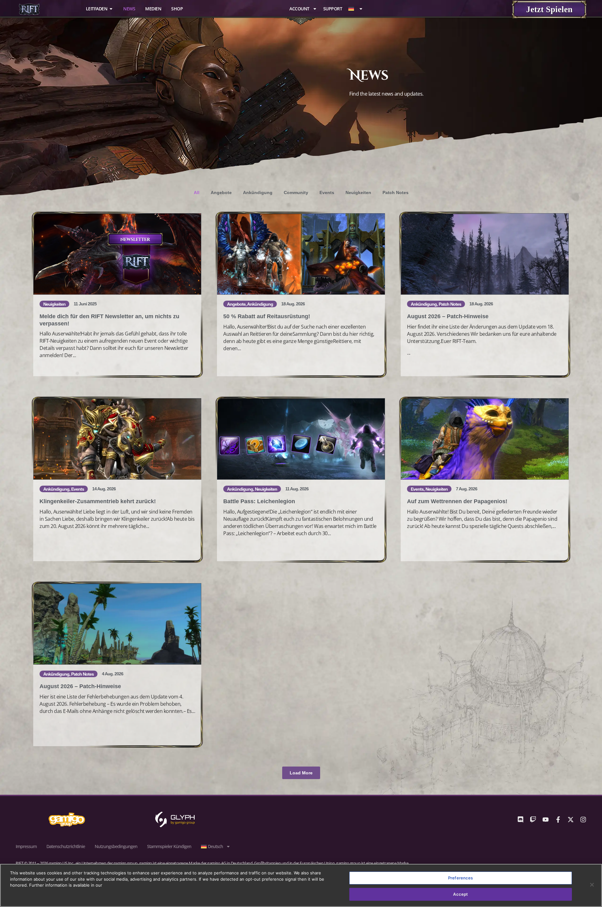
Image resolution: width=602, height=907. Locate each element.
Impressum (26, 846)
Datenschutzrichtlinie (65, 846)
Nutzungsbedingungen (116, 846)
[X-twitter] (571, 819)
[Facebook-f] (558, 819)
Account (299, 9)
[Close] (592, 885)
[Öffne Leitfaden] (111, 8)
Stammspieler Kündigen (169, 846)
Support (332, 9)
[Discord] (520, 819)
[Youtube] (545, 819)
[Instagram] (583, 819)
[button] (301, 773)
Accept (460, 893)
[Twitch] (533, 819)
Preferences (460, 877)
